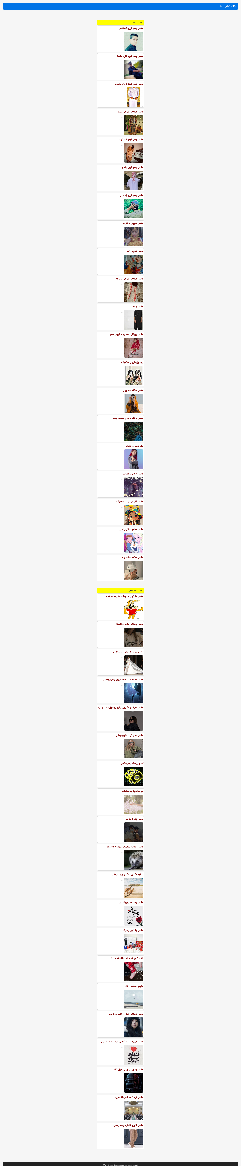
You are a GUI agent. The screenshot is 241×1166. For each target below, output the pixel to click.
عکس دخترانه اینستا (133, 474)
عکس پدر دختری (134, 819)
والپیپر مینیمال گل (134, 986)
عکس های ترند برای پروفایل (129, 735)
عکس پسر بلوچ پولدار (132, 167)
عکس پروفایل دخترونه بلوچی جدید (125, 334)
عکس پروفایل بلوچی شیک (130, 112)
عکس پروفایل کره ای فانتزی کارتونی (125, 1014)
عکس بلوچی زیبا (135, 251)
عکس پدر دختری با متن (131, 902)
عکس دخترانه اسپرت (132, 557)
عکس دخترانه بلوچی (133, 390)
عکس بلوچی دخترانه (133, 223)
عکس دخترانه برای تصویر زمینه (127, 418)
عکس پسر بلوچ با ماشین (131, 139)
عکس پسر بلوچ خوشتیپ (131, 28)
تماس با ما (225, 6)
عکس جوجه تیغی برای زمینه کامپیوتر (124, 847)
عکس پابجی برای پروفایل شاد (128, 1069)
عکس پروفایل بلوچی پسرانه (129, 279)
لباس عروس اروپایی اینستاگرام (128, 652)
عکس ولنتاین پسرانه (133, 930)
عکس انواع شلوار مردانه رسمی (128, 1125)
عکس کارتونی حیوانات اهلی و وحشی (124, 596)
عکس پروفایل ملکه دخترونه (129, 624)
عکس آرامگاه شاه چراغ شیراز (129, 1097)
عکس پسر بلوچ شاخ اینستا (130, 56)
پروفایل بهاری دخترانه (132, 791)
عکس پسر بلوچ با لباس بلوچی (128, 84)
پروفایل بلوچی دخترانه (132, 362)
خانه (233, 6)
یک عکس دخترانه (134, 446)
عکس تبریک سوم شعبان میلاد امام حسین (122, 1042)
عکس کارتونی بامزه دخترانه (129, 501)
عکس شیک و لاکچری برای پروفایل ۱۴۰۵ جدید (120, 707)
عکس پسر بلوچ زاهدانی (131, 195)
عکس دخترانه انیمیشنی (131, 529)
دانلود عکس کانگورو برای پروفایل (127, 875)
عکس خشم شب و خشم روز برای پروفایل (123, 680)
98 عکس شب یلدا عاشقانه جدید (127, 958)
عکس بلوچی (137, 307)
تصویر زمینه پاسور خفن (132, 763)
